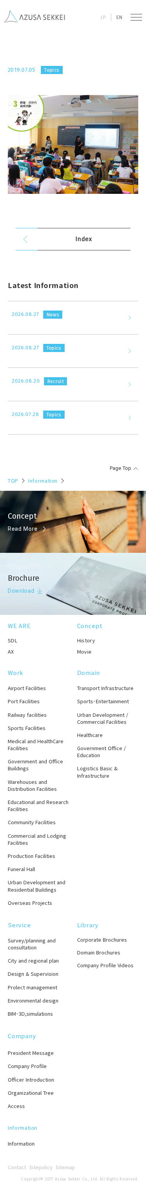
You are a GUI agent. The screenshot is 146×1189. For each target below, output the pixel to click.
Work (15, 672)
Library (88, 925)
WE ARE (19, 625)
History (86, 640)
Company (22, 1036)
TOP (13, 480)
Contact (17, 1167)
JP (103, 17)
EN (119, 17)
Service (19, 925)
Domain (88, 672)
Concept (90, 625)
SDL (13, 640)
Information (43, 480)
